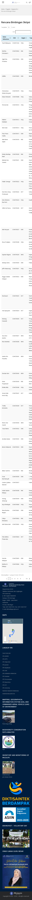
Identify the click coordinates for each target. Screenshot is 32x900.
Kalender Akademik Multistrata (10, 691)
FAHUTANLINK (6, 653)
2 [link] (12, 578)
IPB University (6, 688)
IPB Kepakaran (6, 667)
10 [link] (26, 578)
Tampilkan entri (8, 27)
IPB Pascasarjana (7, 679)
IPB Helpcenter (6, 662)
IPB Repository (6, 682)
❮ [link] (6, 578)
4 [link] (17, 578)
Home (3, 9)
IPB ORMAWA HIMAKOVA (9, 673)
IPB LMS (4, 670)
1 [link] (9, 578)
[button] (18, 38)
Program (8, 9)
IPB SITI (4, 685)
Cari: (14, 32)
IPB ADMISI (5, 656)
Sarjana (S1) (14, 9)
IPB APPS (5, 659)
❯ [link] (29, 578)
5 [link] (20, 578)
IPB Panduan (5, 676)
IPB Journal (5, 665)
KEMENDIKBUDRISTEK (8, 693)
